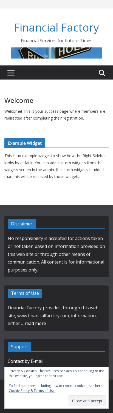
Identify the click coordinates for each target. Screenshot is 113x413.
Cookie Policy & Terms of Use (32, 390)
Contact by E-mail (25, 361)
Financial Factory (56, 27)
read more (35, 323)
